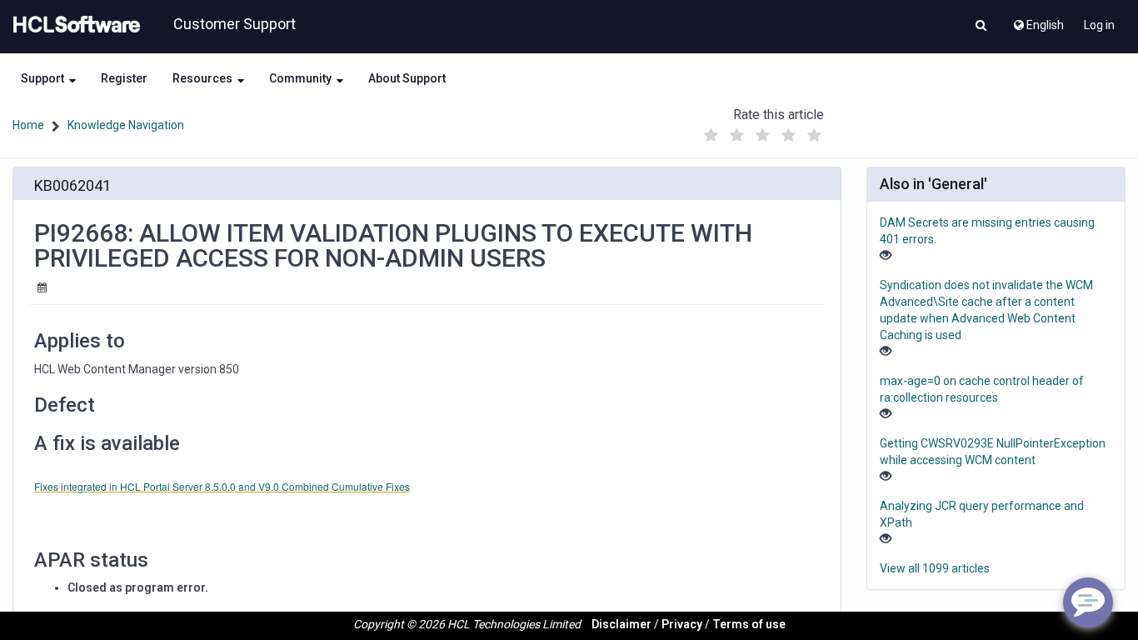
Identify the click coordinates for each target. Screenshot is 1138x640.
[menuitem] (1037, 21)
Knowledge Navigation (125, 125)
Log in (1099, 25)
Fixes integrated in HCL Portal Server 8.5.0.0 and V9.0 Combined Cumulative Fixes (222, 486)
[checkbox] (711, 136)
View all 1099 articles (935, 568)
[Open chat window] (1088, 603)
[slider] (762, 131)
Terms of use (749, 624)
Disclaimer (621, 624)
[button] (981, 26)
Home (28, 125)
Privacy (681, 624)
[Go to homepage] (73, 25)
